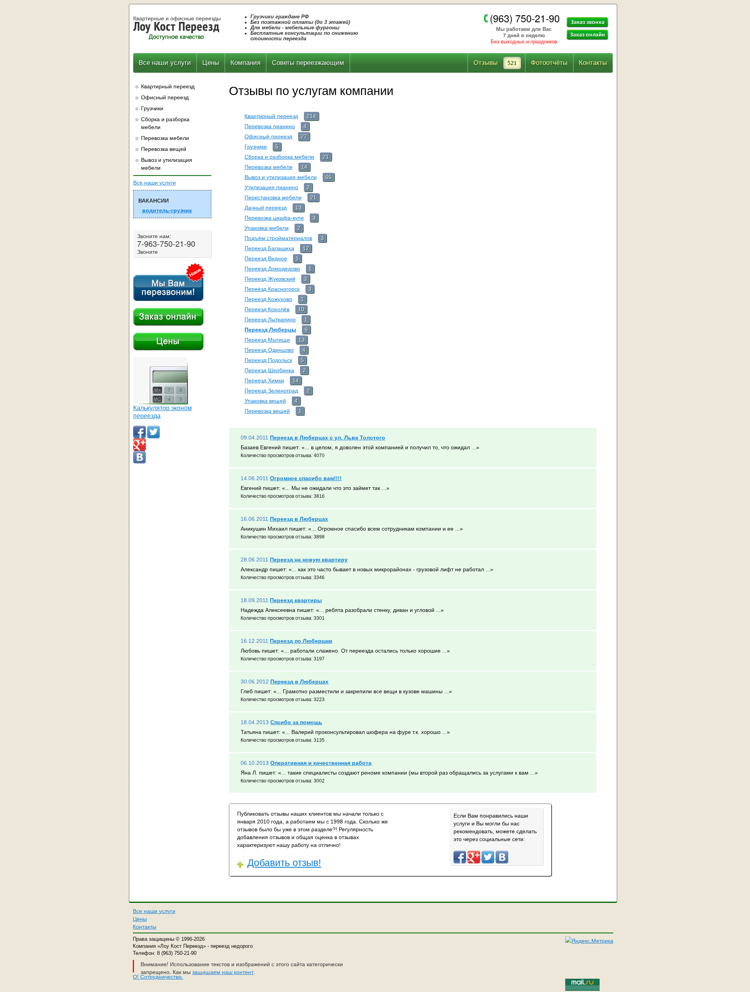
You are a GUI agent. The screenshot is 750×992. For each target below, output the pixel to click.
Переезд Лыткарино (270, 319)
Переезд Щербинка (269, 370)
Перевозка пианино (270, 126)
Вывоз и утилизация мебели (166, 163)
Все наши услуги (165, 62)
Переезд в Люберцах (299, 519)
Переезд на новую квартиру (309, 559)
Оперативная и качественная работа (320, 763)
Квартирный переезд (168, 86)
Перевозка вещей (163, 148)
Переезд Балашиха (269, 248)
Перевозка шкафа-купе (274, 218)
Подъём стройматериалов (278, 238)
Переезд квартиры (296, 600)
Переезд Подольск (268, 360)
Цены (210, 62)
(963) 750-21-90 (525, 18)
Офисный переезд (165, 97)
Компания (245, 62)
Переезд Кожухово (268, 299)
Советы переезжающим (308, 62)
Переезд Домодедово (272, 268)
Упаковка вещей (265, 401)
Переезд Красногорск (272, 289)
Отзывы (485, 62)
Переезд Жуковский (270, 279)
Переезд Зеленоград (271, 390)
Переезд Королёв (267, 309)
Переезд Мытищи (267, 340)
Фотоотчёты (549, 62)
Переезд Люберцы (270, 329)
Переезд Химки (264, 380)
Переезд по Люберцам (301, 641)
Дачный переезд (266, 207)
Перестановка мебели (273, 197)
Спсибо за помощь (296, 722)
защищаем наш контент (223, 972)
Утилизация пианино (271, 187)
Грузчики (152, 108)
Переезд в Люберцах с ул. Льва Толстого (327, 437)
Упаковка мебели (267, 228)
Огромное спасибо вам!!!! (306, 478)
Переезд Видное (266, 258)
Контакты (593, 62)
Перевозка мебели (165, 138)
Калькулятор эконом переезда (162, 412)
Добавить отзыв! (284, 862)
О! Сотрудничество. (158, 976)
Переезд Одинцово (269, 350)
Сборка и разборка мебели (165, 123)
